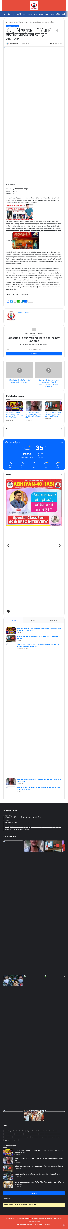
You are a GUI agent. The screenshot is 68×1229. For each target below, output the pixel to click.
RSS (58, 1137)
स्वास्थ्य (47, 14)
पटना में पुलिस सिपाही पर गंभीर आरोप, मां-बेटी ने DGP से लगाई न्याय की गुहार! (37, 1174)
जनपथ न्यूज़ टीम (31, 1224)
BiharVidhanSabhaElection (31, 1134)
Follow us (6, 1199)
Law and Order (17, 1137)
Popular (13, 620)
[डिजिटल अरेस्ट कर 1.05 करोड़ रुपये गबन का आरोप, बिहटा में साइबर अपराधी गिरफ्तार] (53, 406)
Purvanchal (51, 1137)
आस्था (52, 14)
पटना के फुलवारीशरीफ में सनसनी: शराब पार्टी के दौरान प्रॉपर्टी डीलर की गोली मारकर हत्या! (33, 415)
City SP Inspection (50, 1134)
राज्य (13, 14)
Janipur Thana (8, 1137)
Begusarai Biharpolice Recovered (35, 1131)
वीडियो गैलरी (47, 1224)
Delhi (58, 1134)
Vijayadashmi (7, 1140)
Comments (53, 620)
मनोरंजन (29, 14)
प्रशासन (41, 14)
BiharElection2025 (9, 1134)
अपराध (35, 14)
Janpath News (13, 43)
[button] (8, 611)
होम (5, 14)
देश (9, 14)
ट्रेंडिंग (58, 14)
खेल (24, 14)
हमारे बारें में (23, 1224)
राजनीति (19, 14)
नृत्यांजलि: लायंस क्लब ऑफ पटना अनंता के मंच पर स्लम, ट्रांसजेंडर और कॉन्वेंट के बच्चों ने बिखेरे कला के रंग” (14, 415)
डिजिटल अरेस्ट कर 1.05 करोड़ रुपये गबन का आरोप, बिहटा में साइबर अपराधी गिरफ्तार (53, 414)
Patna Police (43, 1137)
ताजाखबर (15, 22)
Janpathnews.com (36, 1218)
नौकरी (63, 14)
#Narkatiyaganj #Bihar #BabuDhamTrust (14, 1131)
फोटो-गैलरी (40, 1224)
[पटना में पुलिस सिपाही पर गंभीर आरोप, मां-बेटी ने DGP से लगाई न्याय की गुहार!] (13, 980)
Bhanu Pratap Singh (51, 1131)
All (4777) (34, 1193)
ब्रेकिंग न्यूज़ (15, 26)
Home (10, 22)
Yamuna (16, 1140)
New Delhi (26, 1137)
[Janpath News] (34, 5)
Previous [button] (8, 545)
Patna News (34, 1137)
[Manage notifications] (63, 1225)
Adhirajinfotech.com (34, 1221)
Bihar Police (19, 1134)
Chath (41, 1134)
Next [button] (59, 545)
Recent (33, 620)
